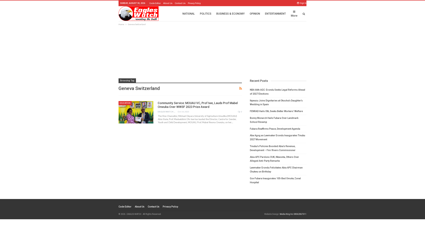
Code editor (155, 3)
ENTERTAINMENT (275, 13)
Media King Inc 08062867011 (293, 214)
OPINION (255, 13)
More (294, 15)
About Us (167, 3)
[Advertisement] (212, 51)
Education (125, 103)
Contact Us (180, 3)
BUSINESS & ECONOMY (230, 13)
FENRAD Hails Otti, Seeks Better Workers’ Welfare (276, 111)
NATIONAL (188, 13)
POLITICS (205, 13)
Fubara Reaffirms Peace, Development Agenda (275, 128)
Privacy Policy (194, 3)
